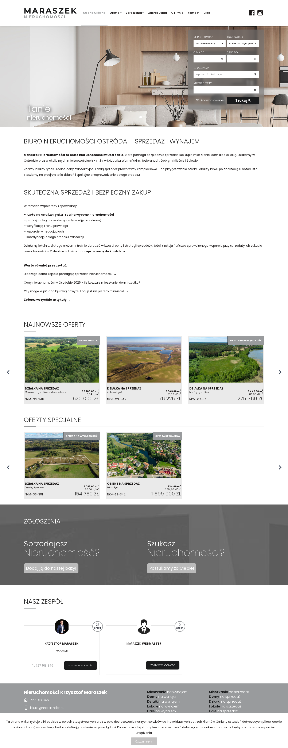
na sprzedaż (229, 692)
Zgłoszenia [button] (134, 13)
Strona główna (94, 13)
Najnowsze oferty (55, 324)
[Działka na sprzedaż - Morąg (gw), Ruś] (226, 370)
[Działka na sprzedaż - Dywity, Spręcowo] (62, 465)
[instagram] (260, 13)
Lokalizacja (201, 68)
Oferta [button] (115, 13)
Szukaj (241, 100)
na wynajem (167, 692)
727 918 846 (44, 665)
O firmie (177, 13)
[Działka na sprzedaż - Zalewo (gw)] (144, 370)
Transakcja (235, 37)
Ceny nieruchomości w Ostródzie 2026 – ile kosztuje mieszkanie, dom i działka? (82, 282)
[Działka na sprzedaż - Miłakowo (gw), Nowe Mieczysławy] (62, 370)
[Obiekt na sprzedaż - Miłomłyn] (144, 465)
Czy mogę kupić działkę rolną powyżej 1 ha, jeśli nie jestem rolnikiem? (74, 291)
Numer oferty (203, 83)
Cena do (232, 52)
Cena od (199, 52)
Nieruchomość (203, 37)
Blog (207, 13)
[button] (8, 371)
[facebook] (252, 13)
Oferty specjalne (52, 419)
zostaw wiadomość (80, 665)
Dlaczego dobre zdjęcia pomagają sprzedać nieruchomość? (68, 274)
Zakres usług (157, 13)
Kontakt (193, 13)
